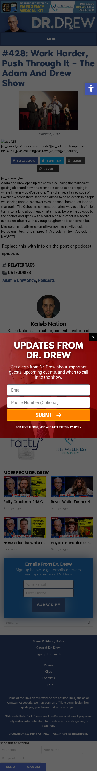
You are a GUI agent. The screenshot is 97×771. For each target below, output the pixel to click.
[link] (91, 89)
